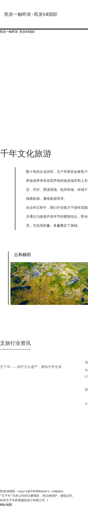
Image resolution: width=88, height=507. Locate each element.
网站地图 (6, 504)
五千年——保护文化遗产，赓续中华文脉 (31, 367)
